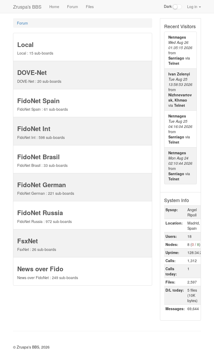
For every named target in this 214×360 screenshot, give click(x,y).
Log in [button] (192, 6)
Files (90, 6)
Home (54, 6)
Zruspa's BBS (27, 6)
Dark (168, 6)
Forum (72, 6)
